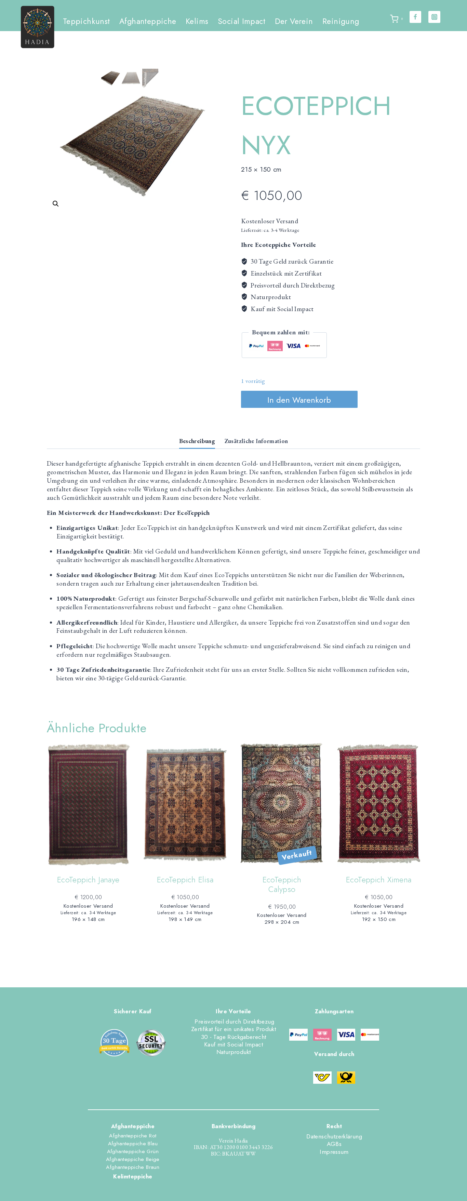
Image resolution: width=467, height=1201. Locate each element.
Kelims (197, 21)
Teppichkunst (86, 21)
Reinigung (340, 21)
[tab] (197, 441)
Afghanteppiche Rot (132, 1135)
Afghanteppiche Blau (133, 1143)
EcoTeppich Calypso (282, 884)
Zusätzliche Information (256, 441)
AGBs (334, 1144)
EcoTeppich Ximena (379, 879)
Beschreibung (197, 441)
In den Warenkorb (299, 400)
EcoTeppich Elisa (185, 879)
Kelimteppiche (132, 1176)
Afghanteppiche (147, 21)
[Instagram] (434, 17)
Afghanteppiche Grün (133, 1151)
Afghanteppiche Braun (132, 1167)
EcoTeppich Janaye (88, 879)
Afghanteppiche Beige (133, 1159)
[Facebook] (416, 17)
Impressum (334, 1152)
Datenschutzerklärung (334, 1136)
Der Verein (294, 21)
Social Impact (241, 21)
